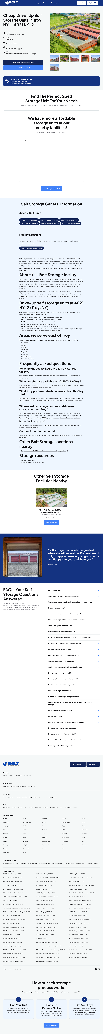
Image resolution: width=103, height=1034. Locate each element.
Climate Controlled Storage (18, 786)
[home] (11, 3)
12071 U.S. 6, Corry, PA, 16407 (76, 946)
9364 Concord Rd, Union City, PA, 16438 (46, 881)
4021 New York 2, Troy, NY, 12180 (44, 885)
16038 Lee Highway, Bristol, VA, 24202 (13, 953)
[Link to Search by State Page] (81, 3)
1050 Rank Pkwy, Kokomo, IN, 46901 (78, 915)
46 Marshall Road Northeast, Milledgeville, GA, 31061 (16, 908)
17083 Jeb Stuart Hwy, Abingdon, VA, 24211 (47, 961)
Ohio (61, 807)
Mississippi (38, 807)
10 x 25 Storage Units (8, 863)
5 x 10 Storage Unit (81, 863)
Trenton (44, 848)
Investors (11, 775)
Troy (83, 848)
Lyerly (24, 837)
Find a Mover (37, 797)
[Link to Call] (23, 62)
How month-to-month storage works (32, 462)
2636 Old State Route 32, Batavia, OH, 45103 (80, 950)
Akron (24, 818)
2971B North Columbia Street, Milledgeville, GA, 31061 (17, 912)
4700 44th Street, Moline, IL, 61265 (45, 908)
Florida (14, 807)
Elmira (83, 826)
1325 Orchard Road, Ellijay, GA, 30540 (78, 938)
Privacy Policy (27, 775)
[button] (41, 3)
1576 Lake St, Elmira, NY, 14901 (43, 938)
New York (45, 807)
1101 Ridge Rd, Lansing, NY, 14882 (11, 915)
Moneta (5, 841)
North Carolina (54, 807)
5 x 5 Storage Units (21, 863)
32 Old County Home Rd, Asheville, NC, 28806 (80, 877)
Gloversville (85, 829)
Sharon (64, 845)
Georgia (20, 807)
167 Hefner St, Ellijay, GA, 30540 (11, 938)
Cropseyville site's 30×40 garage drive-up (67, 418)
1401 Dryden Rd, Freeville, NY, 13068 (78, 927)
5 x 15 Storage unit (32, 863)
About (5, 775)
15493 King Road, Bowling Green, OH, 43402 (47, 953)
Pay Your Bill (19, 775)
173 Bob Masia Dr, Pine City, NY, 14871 (78, 889)
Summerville (26, 848)
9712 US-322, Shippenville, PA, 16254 (45, 893)
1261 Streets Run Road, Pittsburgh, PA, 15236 (47, 896)
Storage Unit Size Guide (21, 797)
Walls (24, 852)
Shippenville (85, 845)
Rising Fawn (26, 845)
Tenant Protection (8, 797)
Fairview (25, 829)
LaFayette (84, 833)
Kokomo (64, 833)
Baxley (83, 818)
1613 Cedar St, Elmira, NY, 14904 (44, 889)
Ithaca (24, 833)
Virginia (75, 807)
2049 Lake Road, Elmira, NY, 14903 (45, 934)
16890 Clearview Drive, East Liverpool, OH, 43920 (49, 946)
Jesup (43, 833)
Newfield (25, 841)
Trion (63, 848)
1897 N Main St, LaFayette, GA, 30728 (45, 915)
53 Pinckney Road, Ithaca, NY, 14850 (45, 919)
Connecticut (6, 807)
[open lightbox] (75, 33)
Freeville (44, 829)
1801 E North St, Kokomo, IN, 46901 (78, 957)
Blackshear (6, 822)
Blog (30, 797)
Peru (83, 841)
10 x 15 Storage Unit (93, 863)
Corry (83, 822)
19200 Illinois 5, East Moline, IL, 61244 (78, 942)
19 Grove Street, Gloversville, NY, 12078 (79, 923)
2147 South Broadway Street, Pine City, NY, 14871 (81, 885)
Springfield (6, 848)
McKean (44, 837)
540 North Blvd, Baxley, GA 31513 (44, 874)
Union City (6, 852)
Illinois (25, 807)
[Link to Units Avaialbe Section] (23, 67)
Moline (83, 837)
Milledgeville (65, 837)
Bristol (44, 822)
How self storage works (28, 460)
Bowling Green (27, 822)
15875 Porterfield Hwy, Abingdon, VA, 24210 (14, 957)
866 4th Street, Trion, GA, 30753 (77, 881)
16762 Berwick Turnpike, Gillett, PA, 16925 (13, 927)
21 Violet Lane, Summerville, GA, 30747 (13, 889)
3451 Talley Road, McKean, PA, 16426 (78, 912)
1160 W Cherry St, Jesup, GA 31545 (77, 874)
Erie (4, 829)
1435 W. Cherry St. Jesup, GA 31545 (12, 874)
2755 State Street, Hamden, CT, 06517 (46, 927)
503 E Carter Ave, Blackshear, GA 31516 (13, 877)
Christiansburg (66, 822)
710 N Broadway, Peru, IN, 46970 (77, 896)
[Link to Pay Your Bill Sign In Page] (92, 3)
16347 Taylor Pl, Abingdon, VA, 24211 (78, 953)
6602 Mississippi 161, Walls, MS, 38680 (13, 881)
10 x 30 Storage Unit (57, 863)
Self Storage (31, 786)
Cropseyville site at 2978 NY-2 (53, 398)
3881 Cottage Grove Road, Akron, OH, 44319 (47, 957)
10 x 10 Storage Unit (69, 863)
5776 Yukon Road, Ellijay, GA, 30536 (12, 934)
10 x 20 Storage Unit (44, 863)
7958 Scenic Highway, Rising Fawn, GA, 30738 (15, 896)
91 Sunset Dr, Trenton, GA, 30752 (11, 885)
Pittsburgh (6, 845)
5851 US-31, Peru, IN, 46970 (10, 900)
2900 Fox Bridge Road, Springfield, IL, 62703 (47, 877)
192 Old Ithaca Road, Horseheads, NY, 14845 (14, 919)
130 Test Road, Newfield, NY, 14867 (45, 904)
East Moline (45, 826)
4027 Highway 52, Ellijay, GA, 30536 (78, 934)
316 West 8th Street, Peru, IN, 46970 (45, 900)
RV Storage (6, 786)
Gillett (63, 829)
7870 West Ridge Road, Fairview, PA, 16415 (80, 930)
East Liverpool (26, 826)
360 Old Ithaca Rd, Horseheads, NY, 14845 (80, 919)
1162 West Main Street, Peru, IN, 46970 (13, 904)
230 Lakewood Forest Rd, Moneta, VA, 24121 (80, 904)
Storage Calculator (54, 797)
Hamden (5, 833)
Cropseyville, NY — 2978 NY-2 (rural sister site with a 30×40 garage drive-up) (44, 451)
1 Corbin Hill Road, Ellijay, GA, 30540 (12, 942)
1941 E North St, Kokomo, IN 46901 (12, 923)
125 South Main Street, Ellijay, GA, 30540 (46, 942)
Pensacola (65, 841)
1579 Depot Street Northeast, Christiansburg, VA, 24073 (50, 950)
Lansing (5, 837)
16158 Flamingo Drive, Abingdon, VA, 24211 (14, 961)
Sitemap (44, 797)
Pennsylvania (68, 807)
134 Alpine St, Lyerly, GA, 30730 (44, 912)
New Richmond (46, 841)
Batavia (64, 818)
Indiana (31, 807)
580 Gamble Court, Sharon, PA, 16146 (13, 893)
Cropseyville (6, 826)
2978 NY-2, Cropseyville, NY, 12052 (12, 946)
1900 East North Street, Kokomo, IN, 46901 (47, 923)
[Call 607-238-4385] (51, 188)
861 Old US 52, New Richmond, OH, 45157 (79, 908)
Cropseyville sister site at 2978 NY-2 (61, 292)
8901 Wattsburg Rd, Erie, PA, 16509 (45, 930)
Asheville (44, 818)
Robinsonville (45, 845)
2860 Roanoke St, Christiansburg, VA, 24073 (14, 950)
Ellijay (63, 826)
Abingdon (5, 818)
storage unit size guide (44, 387)
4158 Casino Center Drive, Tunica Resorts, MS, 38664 (82, 893)
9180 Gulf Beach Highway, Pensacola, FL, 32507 (81, 900)
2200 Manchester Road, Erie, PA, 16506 (13, 930)
